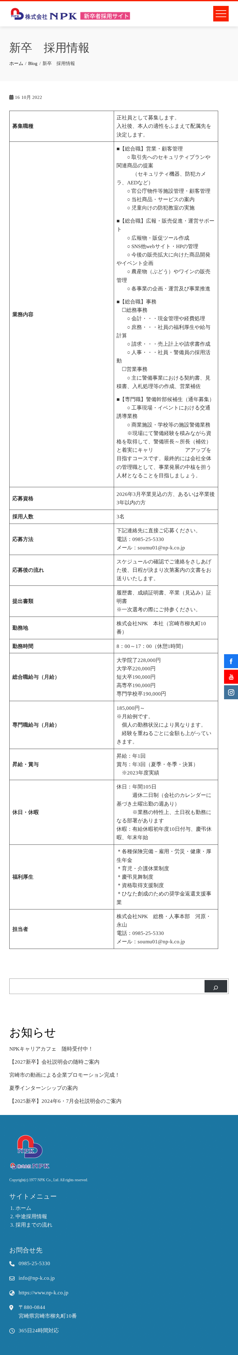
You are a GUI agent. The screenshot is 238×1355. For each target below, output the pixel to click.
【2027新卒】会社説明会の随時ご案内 (54, 1062)
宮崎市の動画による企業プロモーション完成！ (64, 1075)
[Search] (216, 986)
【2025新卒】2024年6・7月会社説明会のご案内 (65, 1101)
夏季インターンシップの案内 (43, 1088)
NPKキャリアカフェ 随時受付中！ (51, 1049)
